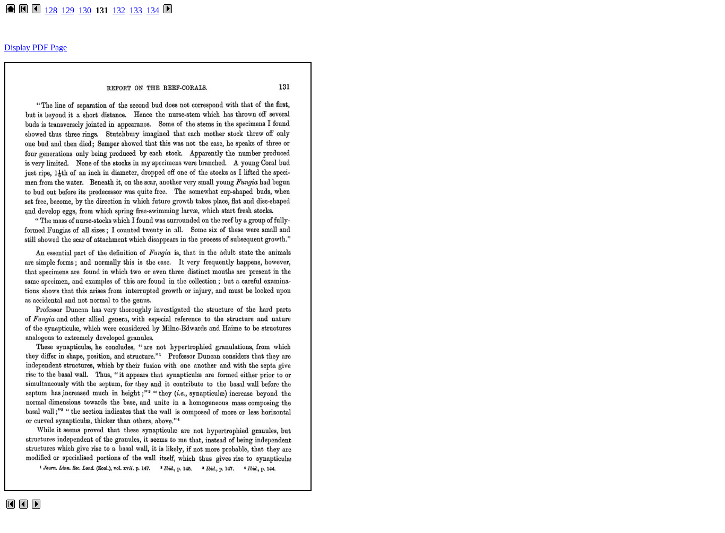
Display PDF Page (35, 47)
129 (68, 10)
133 (136, 10)
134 (152, 10)
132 (119, 10)
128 (51, 10)
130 (85, 10)
